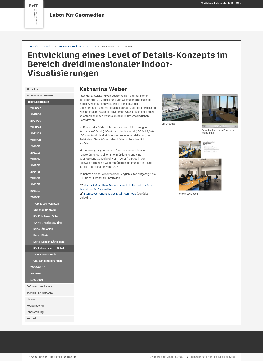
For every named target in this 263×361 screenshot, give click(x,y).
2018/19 (35, 146)
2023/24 (35, 127)
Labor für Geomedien (77, 15)
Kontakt (31, 318)
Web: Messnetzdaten (46, 204)
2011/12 (35, 191)
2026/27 (35, 108)
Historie (31, 299)
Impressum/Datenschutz (168, 357)
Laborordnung (35, 312)
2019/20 (35, 140)
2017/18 (35, 153)
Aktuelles (32, 89)
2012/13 (35, 184)
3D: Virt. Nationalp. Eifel (47, 223)
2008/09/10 (37, 267)
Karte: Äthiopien (43, 229)
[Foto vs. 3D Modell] (200, 166)
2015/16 (35, 165)
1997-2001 (36, 280)
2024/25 (35, 121)
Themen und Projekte (40, 96)
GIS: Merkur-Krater (44, 210)
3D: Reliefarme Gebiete (47, 216)
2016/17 (35, 159)
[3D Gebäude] (180, 107)
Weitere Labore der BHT (218, 3)
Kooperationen (35, 306)
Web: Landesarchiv (44, 255)
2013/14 (35, 178)
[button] (238, 3)
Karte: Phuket (41, 235)
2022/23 (35, 133)
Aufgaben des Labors (39, 286)
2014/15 (35, 172)
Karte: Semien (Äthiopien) (49, 242)
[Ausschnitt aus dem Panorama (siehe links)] (220, 111)
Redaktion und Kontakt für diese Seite (212, 357)
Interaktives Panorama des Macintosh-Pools (110, 194)
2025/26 (35, 114)
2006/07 (35, 274)
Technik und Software (40, 293)
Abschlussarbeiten (69, 47)
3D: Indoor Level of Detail (48, 248)
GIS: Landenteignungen (47, 261)
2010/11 (90, 47)
